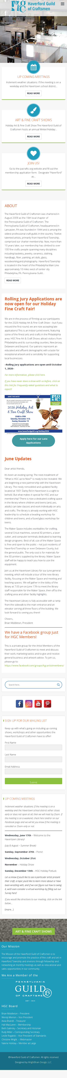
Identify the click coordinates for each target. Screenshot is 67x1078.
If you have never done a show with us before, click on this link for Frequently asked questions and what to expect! (32, 384)
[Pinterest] (47, 704)
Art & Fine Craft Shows (33, 931)
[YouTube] (38, 704)
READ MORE (33, 93)
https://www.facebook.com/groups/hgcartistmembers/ (34, 665)
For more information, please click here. (25, 374)
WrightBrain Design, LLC (39, 1062)
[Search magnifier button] (58, 685)
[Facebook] (19, 704)
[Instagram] (29, 704)
